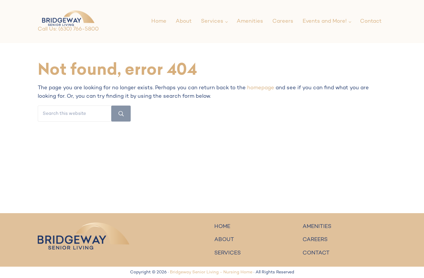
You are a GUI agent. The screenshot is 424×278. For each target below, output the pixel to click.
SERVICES (227, 253)
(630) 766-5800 (78, 29)
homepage (260, 88)
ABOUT (224, 240)
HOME (222, 226)
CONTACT (316, 253)
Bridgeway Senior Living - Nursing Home (211, 272)
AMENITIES (317, 226)
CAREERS (315, 240)
